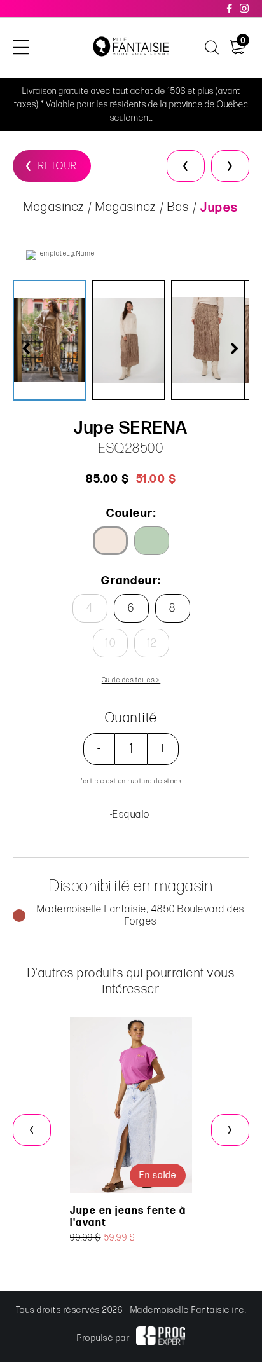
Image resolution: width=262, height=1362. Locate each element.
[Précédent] (186, 166)
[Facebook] (230, 8)
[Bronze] (110, 540)
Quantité (131, 718)
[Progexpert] (160, 1337)
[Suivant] (230, 166)
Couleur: (131, 513)
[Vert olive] (151, 540)
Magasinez (54, 207)
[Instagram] (245, 8)
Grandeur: (131, 581)
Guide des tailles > (131, 680)
